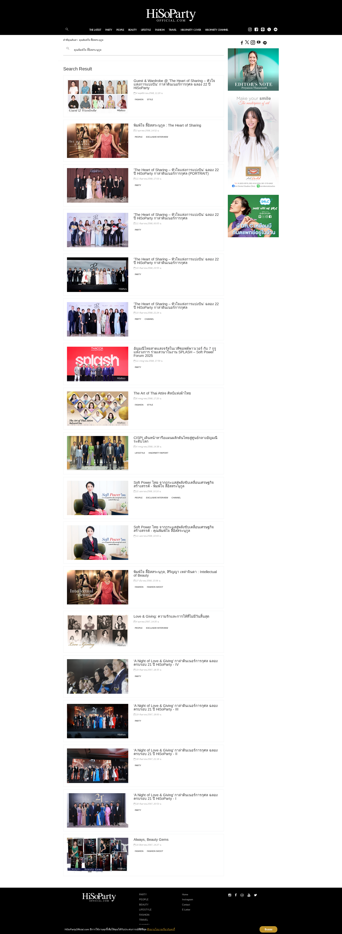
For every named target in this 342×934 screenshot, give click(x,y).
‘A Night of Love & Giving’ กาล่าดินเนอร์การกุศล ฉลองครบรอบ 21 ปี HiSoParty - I (176, 796)
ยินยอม (268, 929)
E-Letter (186, 909)
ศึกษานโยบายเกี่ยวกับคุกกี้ (161, 929)
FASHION (160, 29)
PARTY (108, 29)
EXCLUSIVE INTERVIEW (157, 137)
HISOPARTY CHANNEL (216, 29)
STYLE (150, 99)
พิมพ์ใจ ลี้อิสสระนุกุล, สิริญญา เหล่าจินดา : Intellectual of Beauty (175, 573)
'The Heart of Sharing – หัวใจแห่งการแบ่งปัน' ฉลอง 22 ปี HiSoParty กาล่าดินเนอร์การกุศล (176, 216)
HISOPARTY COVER (191, 29)
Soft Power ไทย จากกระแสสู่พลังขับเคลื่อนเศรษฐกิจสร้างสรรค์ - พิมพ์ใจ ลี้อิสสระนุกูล (174, 484)
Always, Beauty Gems (151, 839)
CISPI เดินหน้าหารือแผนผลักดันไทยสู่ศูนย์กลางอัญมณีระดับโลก (175, 439)
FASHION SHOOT (155, 587)
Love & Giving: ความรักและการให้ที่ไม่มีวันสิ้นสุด (171, 616)
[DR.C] (253, 215)
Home (185, 894)
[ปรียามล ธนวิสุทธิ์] (253, 69)
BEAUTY (132, 29)
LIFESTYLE (146, 29)
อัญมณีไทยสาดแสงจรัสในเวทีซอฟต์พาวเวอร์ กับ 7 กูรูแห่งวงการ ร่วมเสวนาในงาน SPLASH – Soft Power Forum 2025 (175, 352)
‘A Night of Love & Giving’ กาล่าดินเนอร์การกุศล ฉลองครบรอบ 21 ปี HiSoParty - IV (176, 662)
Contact (186, 904)
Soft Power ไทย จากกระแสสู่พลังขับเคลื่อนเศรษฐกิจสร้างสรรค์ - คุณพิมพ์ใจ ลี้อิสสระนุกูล (174, 529)
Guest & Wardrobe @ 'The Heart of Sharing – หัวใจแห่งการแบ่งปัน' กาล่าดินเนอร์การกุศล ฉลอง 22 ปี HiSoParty (174, 84)
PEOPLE (120, 29)
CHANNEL (149, 319)
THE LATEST (95, 29)
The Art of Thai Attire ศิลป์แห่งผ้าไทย (162, 393)
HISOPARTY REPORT (158, 453)
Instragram (187, 899)
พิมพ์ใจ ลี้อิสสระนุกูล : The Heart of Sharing (167, 125)
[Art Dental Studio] (253, 142)
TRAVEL (173, 29)
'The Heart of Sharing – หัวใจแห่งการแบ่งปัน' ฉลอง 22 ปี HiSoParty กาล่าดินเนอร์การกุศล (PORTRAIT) (176, 171)
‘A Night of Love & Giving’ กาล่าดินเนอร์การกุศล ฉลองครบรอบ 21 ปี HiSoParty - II (176, 752)
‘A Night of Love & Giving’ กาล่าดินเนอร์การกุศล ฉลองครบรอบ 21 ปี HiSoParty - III (176, 707)
